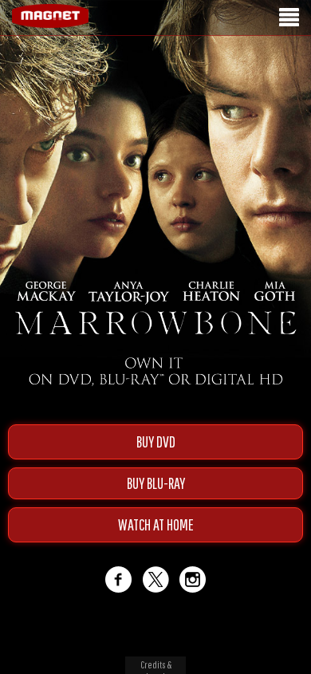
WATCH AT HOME (156, 524)
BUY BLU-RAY (156, 483)
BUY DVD (155, 441)
